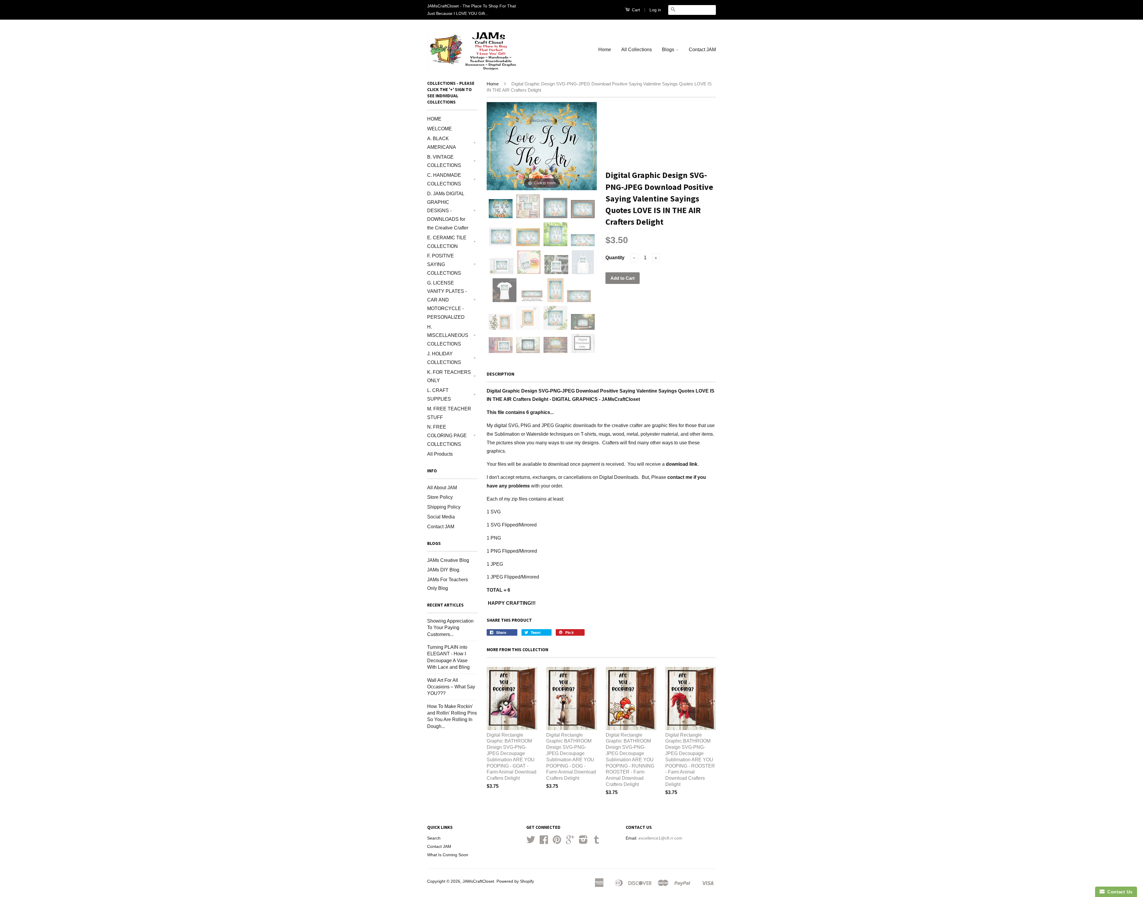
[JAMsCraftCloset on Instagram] (583, 842)
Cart (635, 9)
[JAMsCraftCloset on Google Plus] (570, 842)
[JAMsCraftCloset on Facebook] (543, 842)
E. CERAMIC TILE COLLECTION (446, 242)
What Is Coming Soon (447, 855)
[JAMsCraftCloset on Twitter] (530, 842)
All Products (440, 454)
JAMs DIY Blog (443, 569)
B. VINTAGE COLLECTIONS (444, 161)
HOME (434, 118)
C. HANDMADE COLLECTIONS (444, 179)
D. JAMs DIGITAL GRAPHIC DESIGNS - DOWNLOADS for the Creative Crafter (447, 210)
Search (434, 838)
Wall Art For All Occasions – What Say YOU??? (451, 687)
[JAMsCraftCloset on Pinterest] (556, 842)
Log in (655, 9)
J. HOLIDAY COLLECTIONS (444, 358)
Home (604, 49)
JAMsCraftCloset (478, 881)
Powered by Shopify (515, 881)
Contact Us (1119, 891)
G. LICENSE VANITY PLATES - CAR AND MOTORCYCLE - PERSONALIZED (447, 300)
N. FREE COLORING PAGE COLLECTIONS (447, 435)
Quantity (614, 257)
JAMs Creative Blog (448, 560)
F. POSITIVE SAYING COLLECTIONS (444, 264)
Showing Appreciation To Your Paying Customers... (450, 627)
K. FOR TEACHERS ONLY (449, 376)
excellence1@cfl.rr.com (660, 838)
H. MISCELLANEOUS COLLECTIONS (447, 335)
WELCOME (439, 128)
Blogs (668, 49)
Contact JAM (702, 49)
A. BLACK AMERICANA (441, 143)
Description (500, 374)
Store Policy (440, 497)
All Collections (636, 49)
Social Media (441, 516)
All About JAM (442, 487)
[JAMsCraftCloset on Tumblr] (596, 842)
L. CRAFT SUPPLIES (439, 394)
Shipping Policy (443, 507)
